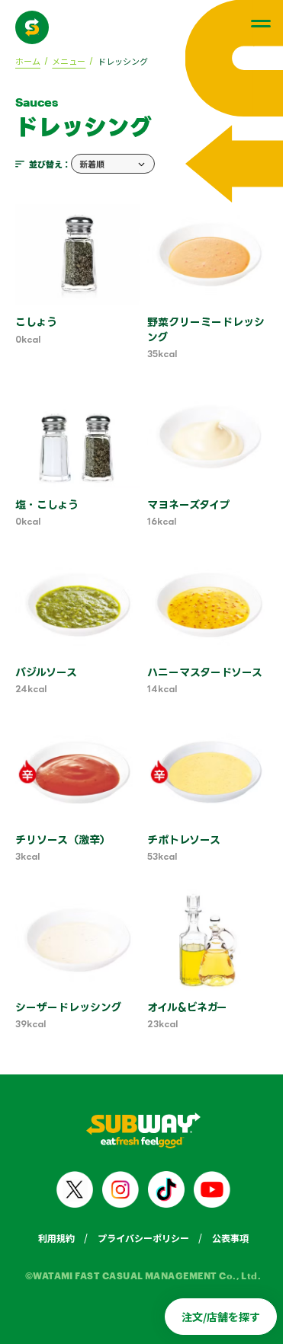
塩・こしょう (47, 504)
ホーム (27, 61)
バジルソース (46, 672)
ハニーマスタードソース (204, 672)
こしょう (36, 321)
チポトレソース (183, 839)
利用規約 (56, 1237)
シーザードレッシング (68, 1007)
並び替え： (50, 164)
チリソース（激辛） (63, 839)
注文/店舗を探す (221, 1316)
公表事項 (230, 1237)
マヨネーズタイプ (188, 504)
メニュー (68, 61)
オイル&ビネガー (187, 1007)
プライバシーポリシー (143, 1237)
